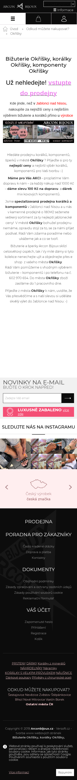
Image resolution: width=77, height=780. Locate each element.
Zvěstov (44, 695)
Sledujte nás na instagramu (38, 427)
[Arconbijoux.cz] (20, 6)
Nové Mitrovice (34, 699)
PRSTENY (19, 663)
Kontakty (38, 558)
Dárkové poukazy (18, 677)
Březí (19, 699)
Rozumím (65, 772)
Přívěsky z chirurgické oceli (51, 677)
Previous (7, 489)
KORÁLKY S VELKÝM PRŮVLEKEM (30, 673)
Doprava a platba (38, 552)
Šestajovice (16, 695)
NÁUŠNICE (64, 673)
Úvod (14, 29)
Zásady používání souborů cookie (38, 592)
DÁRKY (31, 663)
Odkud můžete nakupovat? (47, 29)
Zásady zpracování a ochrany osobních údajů (38, 587)
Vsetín (50, 699)
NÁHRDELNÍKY (31, 668)
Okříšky (16, 33)
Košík (38, 639)
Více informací (19, 772)
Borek (59, 699)
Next (70, 489)
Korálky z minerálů (51, 663)
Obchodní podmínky (38, 581)
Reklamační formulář (38, 598)
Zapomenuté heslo (39, 622)
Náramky (50, 668)
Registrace (38, 633)
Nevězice (31, 695)
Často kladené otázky (38, 546)
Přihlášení (38, 627)
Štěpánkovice (61, 695)
